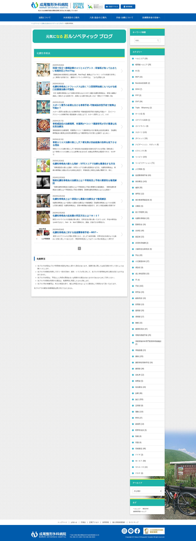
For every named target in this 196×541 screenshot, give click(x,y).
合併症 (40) (139, 231)
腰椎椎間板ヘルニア (139, 511)
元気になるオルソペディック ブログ (52, 23)
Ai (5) (137, 71)
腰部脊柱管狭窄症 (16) (144, 363)
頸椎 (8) (138, 436)
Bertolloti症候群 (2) (142, 83)
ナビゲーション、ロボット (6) (147, 145)
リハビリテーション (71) (144, 163)
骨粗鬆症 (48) (140, 449)
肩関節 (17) (139, 317)
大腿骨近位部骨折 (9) (143, 249)
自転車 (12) (139, 375)
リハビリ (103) (141, 157)
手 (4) (137, 280)
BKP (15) (138, 77)
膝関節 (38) (139, 369)
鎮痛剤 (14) (139, 424)
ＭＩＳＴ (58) (140, 461)
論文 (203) (139, 399)
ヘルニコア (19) (141, 58)
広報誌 (83, 522)
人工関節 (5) (140, 169)
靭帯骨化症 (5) (141, 430)
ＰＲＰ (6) (139, 473)
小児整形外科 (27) (142, 261)
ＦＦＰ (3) (139, 455)
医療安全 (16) (140, 224)
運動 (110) (139, 412)
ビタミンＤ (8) (141, 151)
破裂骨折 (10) (140, 298)
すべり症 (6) (140, 114)
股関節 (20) (139, 311)
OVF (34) (138, 102)
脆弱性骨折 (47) (141, 329)
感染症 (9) (139, 267)
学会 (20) (138, 255)
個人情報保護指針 (118, 522)
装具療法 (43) (140, 387)
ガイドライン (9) (141, 126)
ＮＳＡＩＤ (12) (141, 467)
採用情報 (128, 6)
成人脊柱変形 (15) (142, 274)
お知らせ (74, 522)
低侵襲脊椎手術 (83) (143, 175)
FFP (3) (138, 95)
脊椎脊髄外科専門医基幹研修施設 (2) (148, 342)
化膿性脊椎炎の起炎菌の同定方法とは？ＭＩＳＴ (76, 216)
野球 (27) (138, 418)
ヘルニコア (137, 508)
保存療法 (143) (141, 181)
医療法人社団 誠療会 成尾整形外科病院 (48, 535)
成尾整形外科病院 (58, 6)
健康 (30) (138, 188)
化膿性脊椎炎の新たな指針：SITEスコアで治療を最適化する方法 (84, 164)
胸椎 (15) (138, 323)
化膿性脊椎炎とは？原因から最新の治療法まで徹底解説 (79, 199)
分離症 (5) (139, 206)
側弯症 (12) (139, 194)
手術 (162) (139, 286)
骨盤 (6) (138, 442)
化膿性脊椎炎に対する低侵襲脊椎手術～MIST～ (75, 232)
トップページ (35, 23)
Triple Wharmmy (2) (143, 108)
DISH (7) (138, 89)
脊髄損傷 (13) (140, 350)
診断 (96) (138, 393)
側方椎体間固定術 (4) (143, 200)
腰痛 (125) (139, 356)
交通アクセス (112, 6)
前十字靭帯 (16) (141, 212)
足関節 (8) (139, 406)
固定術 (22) (139, 237)
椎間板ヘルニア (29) (143, 65)
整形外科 (146, 508)
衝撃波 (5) (139, 381)
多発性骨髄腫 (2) (141, 243)
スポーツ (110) (141, 132)
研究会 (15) (139, 292)
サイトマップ (133, 522)
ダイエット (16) (141, 138)
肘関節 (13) (139, 304)
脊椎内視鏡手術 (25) (143, 335)
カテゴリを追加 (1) (142, 120)
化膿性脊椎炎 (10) (142, 218)
